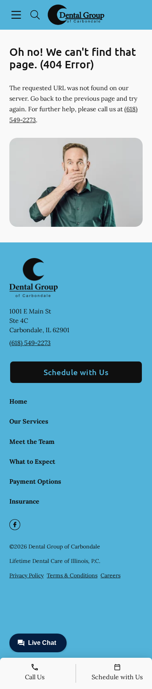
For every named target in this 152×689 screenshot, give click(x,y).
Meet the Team (32, 441)
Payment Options (35, 481)
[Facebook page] (14, 524)
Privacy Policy (26, 575)
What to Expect (32, 461)
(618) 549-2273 (30, 343)
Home (18, 401)
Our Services (28, 421)
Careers (110, 575)
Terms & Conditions (72, 575)
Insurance (24, 501)
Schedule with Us (76, 372)
